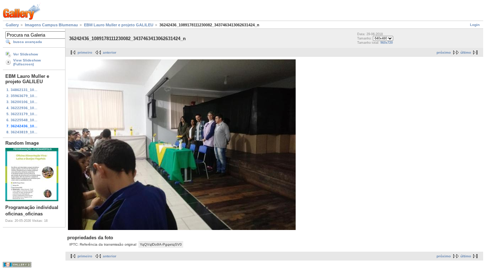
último (465, 52)
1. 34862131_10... (21, 90)
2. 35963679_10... (21, 96)
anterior (109, 52)
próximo (444, 52)
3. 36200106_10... (21, 102)
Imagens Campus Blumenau (51, 25)
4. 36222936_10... (21, 108)
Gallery (12, 25)
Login (475, 25)
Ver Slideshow (25, 54)
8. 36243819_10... (21, 132)
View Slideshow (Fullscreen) (27, 62)
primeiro (85, 52)
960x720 (386, 42)
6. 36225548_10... (21, 120)
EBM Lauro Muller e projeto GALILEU (118, 25)
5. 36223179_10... (21, 114)
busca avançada (27, 42)
